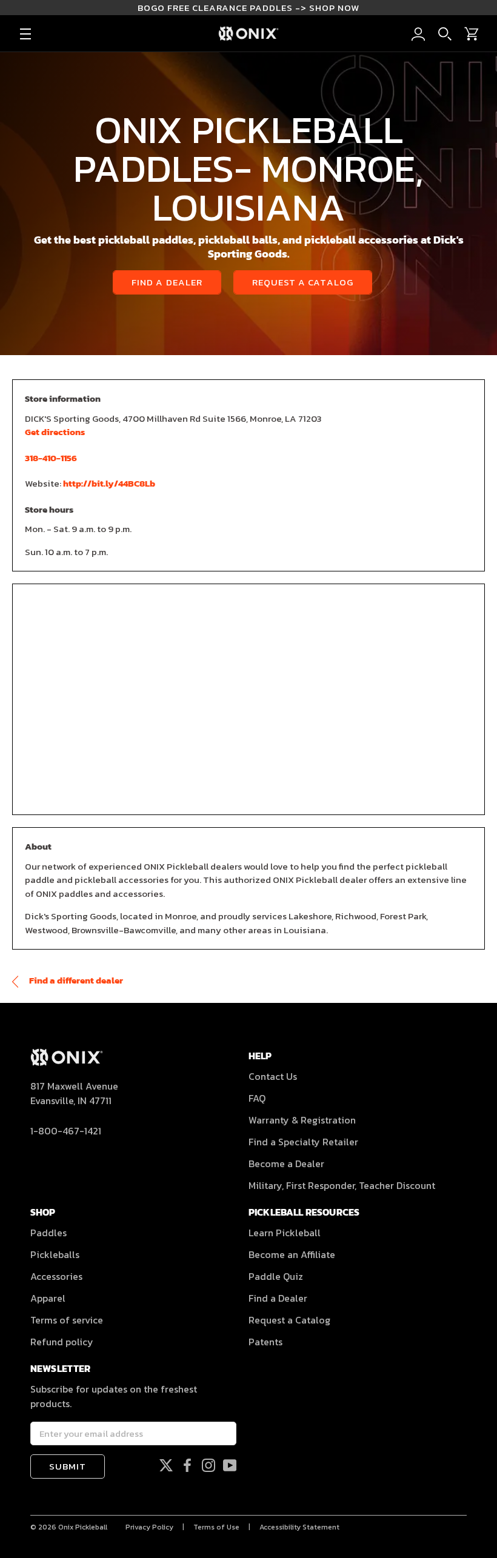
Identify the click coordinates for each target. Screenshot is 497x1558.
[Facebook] (187, 1465)
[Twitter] (166, 1465)
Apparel (47, 1298)
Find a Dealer (167, 282)
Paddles (48, 1232)
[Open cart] (471, 34)
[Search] (445, 34)
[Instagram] (208, 1465)
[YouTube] (229, 1465)
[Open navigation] (25, 34)
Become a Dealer (286, 1163)
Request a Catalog (302, 282)
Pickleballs (54, 1254)
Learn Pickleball (284, 1232)
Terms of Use (216, 1527)
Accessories (56, 1276)
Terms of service (66, 1320)
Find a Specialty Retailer (303, 1141)
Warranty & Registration (302, 1120)
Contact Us (272, 1076)
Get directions (55, 432)
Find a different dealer (75, 980)
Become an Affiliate (291, 1254)
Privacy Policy (149, 1527)
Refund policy (61, 1341)
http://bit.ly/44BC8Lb (109, 483)
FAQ (256, 1098)
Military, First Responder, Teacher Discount (341, 1185)
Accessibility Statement (299, 1527)
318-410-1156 (51, 458)
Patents (265, 1341)
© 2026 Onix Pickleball (68, 1527)
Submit (67, 1466)
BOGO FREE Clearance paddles (248, 8)
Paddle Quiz (275, 1276)
